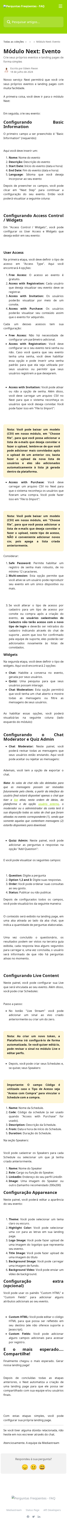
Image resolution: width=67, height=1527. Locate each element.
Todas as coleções (13, 41)
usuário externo (48, 804)
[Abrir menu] (60, 6)
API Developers (52, 1510)
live (16, 800)
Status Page (32, 1510)
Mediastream (14, 1510)
